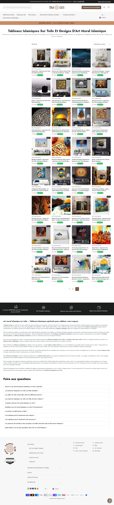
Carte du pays (34, 457)
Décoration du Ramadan (11, 18)
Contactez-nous (32, 477)
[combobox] (17, 7)
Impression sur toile (36, 453)
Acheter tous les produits (91, 7)
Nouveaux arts (21, 14)
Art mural (30, 444)
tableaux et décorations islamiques (42, 368)
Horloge (32, 461)
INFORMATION (31, 482)
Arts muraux (32, 14)
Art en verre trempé (36, 448)
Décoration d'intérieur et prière (49, 14)
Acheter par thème (69, 14)
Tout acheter (78, 1)
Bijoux (29, 472)
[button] (109, 500)
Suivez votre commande (104, 1)
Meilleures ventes (8, 14)
